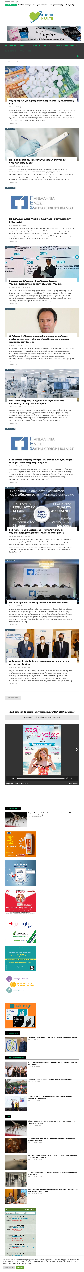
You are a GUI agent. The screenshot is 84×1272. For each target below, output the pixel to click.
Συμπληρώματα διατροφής (67, 46)
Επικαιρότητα (10, 46)
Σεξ (29, 51)
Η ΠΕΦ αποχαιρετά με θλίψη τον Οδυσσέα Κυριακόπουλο (38, 602)
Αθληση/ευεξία (34, 46)
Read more (13, 123)
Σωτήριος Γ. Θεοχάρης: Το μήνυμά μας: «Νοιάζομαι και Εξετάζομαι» (53, 1037)
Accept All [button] (20, 1267)
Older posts (13, 697)
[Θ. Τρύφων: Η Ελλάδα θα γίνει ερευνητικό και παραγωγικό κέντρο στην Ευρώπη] (42, 645)
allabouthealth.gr (29, 407)
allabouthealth (25, 466)
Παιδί (22, 51)
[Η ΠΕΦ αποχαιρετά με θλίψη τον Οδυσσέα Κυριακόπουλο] (42, 581)
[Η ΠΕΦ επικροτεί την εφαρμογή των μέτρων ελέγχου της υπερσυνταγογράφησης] (42, 144)
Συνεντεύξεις (10, 51)
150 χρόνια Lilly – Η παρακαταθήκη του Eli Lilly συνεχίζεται (50, 1079)
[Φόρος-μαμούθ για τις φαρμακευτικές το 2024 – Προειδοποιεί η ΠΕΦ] (42, 84)
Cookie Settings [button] (8, 1267)
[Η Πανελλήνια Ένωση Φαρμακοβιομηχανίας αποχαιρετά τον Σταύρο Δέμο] (42, 203)
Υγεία (22, 46)
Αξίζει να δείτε (11, 5)
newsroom (24, 107)
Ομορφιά (47, 46)
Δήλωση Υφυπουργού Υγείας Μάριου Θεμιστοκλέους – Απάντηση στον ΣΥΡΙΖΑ (44, 5)
